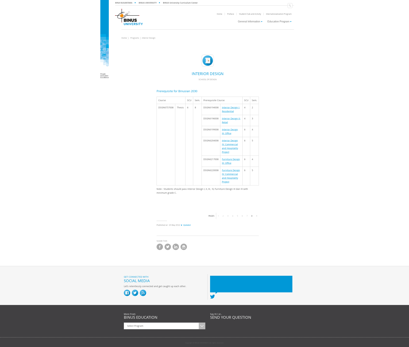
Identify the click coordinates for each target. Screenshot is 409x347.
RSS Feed (143, 293)
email (184, 247)
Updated (187, 225)
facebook (160, 247)
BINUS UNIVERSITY (148, 2)
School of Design (208, 79)
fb (127, 293)
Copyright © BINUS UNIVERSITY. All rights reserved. (204, 343)
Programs (134, 38)
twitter (168, 247)
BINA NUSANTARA (123, 2)
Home (124, 38)
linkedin (176, 247)
